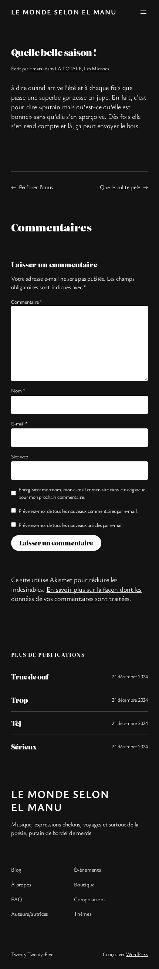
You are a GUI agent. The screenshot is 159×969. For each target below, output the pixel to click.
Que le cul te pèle (120, 187)
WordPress (137, 954)
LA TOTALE (68, 68)
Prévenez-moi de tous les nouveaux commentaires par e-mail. (78, 510)
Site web (19, 456)
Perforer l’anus (36, 187)
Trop (19, 700)
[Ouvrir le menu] (143, 12)
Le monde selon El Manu (63, 11)
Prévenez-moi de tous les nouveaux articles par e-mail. (71, 524)
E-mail (19, 423)
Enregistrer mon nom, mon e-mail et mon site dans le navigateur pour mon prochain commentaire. (81, 493)
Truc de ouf (29, 676)
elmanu (37, 68)
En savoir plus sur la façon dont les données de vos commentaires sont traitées (76, 594)
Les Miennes (96, 68)
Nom (18, 390)
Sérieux (24, 746)
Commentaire (26, 301)
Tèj (16, 723)
